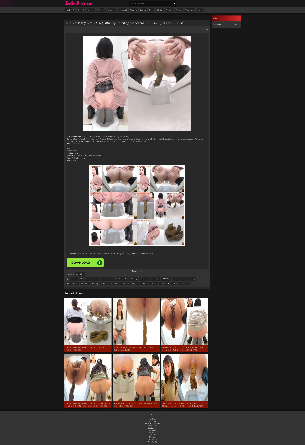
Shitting (179, 10)
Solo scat (95, 279)
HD (81, 279)
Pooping (169, 10)
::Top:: (152, 414)
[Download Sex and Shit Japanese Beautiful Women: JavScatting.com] (78, 3)
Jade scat (176, 279)
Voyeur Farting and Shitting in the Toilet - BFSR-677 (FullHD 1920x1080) (86, 348)
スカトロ (153, 283)
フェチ (175, 283)
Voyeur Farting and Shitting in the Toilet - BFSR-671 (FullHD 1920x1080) (134, 348)
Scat (86, 279)
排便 (182, 283)
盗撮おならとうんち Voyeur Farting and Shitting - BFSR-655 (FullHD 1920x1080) (136, 404)
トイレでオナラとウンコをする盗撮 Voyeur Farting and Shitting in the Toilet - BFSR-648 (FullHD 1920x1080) (184, 404)
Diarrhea (133, 10)
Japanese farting (189, 279)
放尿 (188, 283)
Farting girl (155, 279)
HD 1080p (166, 279)
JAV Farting (84, 283)
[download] (85, 262)
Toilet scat (125, 283)
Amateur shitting (122, 279)
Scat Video (80, 274)
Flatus (151, 10)
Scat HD (81, 10)
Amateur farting (107, 279)
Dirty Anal (123, 10)
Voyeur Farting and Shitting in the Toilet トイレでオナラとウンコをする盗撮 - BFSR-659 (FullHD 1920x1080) (88, 404)
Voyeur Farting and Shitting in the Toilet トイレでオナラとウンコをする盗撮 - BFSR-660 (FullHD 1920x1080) (184, 348)
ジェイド (144, 283)
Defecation (112, 10)
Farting (73, 279)
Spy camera (189, 10)
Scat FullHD (70, 10)
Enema (143, 10)
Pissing (160, 10)
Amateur (91, 10)
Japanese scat (72, 283)
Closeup (101, 10)
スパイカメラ (164, 283)
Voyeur (200, 10)
